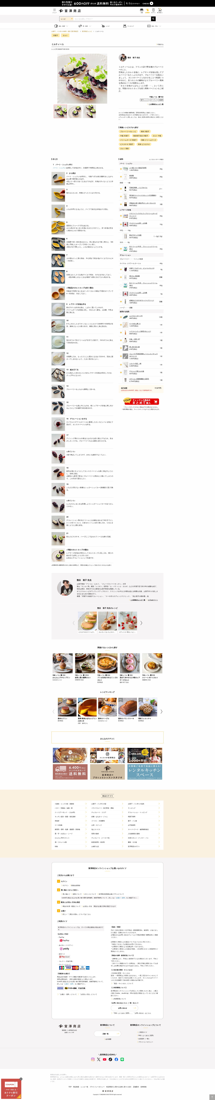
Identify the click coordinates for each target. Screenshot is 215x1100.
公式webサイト (153, 600)
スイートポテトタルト (150, 677)
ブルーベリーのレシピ (128, 131)
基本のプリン (62, 718)
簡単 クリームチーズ (148, 140)
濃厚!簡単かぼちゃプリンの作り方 (87, 719)
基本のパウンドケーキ (126, 718)
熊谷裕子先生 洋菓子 (140, 136)
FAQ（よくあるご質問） (146, 1035)
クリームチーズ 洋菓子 (128, 140)
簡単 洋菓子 (145, 131)
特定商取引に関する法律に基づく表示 (118, 1087)
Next (141, 623)
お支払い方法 (87, 906)
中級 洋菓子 (124, 136)
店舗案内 (136, 1087)
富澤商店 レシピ (87, 31)
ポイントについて (90, 894)
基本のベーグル (103, 718)
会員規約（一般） (144, 1039)
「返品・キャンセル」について (123, 983)
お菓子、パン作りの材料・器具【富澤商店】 (65, 31)
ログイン (66, 885)
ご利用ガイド (142, 1032)
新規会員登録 (75, 885)
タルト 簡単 (124, 148)
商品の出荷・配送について (71, 906)
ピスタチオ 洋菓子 (126, 144)
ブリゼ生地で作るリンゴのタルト (107, 678)
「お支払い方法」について (88, 994)
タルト (65, 35)
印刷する (160, 44)
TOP (70, 1087)
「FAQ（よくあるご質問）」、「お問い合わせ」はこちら (132, 1013)
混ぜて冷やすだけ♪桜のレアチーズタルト (130, 678)
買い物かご (66, 894)
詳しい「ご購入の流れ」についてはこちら (77, 914)
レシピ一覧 (84, 1087)
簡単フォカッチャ (144, 718)
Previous (73, 623)
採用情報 (143, 1087)
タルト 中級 (157, 136)
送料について (77, 894)
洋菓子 (55, 35)
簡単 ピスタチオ (144, 144)
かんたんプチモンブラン (61, 677)
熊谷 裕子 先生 (134, 57)
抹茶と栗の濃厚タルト (83, 677)
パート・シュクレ (59, 168)
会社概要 (108, 1039)
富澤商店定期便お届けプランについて (111, 894)
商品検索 (76, 1087)
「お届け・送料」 (120, 898)
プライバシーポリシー (145, 1042)
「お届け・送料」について (68, 994)
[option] (82, 79)
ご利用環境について (119, 999)
